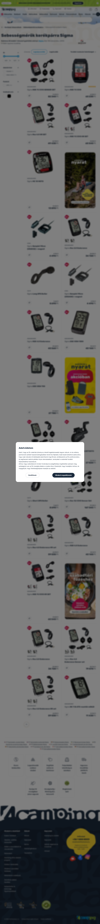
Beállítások (32, 475)
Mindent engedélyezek (63, 475)
